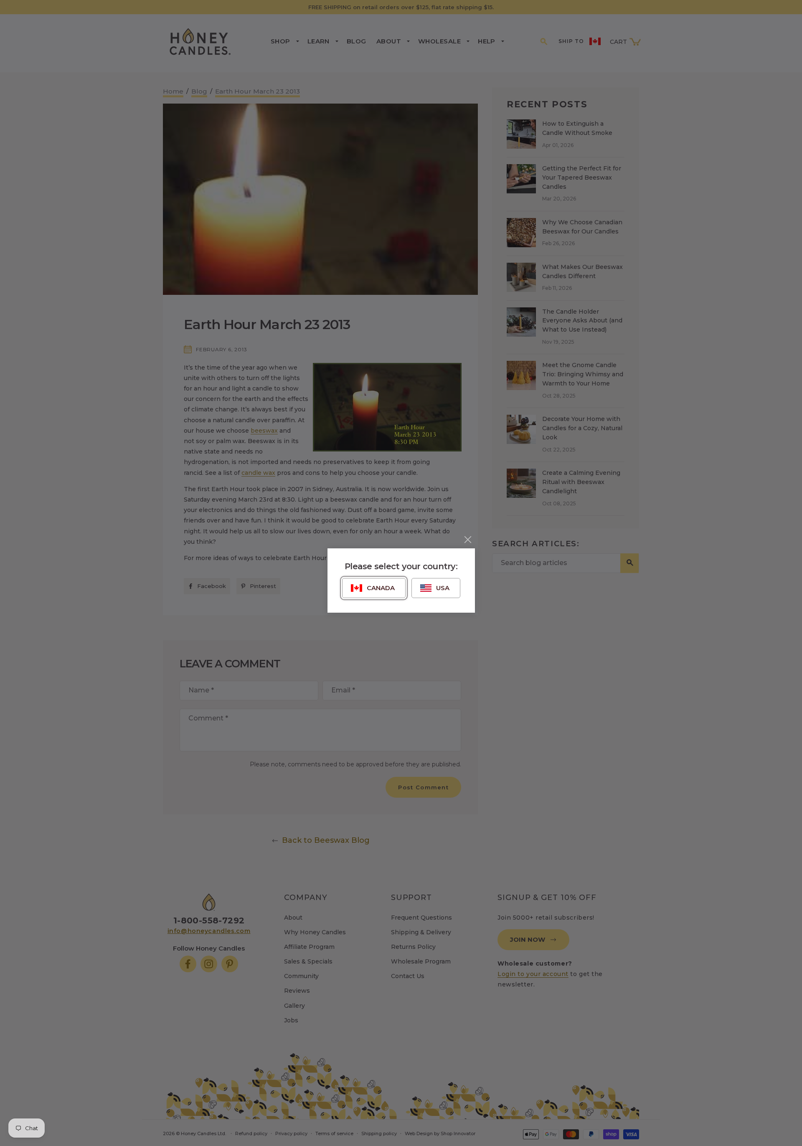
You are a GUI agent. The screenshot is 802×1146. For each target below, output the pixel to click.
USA (442, 588)
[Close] (468, 539)
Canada (381, 588)
